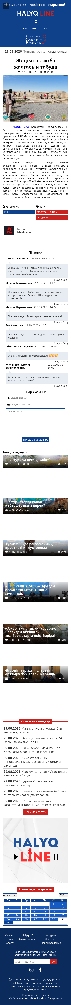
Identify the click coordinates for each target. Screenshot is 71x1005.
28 (44, 919)
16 (62, 911)
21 (44, 915)
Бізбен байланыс (51, 942)
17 (8, 915)
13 (35, 911)
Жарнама (50, 939)
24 (8, 919)
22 (53, 915)
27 (35, 919)
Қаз (25, 28)
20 (35, 915)
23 (62, 915)
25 (17, 919)
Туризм (8, 211)
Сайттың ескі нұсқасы (35, 995)
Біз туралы (50, 935)
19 (26, 915)
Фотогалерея (27, 939)
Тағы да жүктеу (35, 812)
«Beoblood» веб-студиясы (46, 998)
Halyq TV (27, 935)
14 (44, 911)
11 (17, 911)
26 (26, 919)
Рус (34, 28)
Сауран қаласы (48, 211)
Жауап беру (61, 279)
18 (17, 915)
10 (8, 911)
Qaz (44, 28)
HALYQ (35, 13)
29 (53, 919)
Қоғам (9, 939)
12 (26, 911)
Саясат (9, 935)
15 (53, 911)
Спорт (10, 942)
